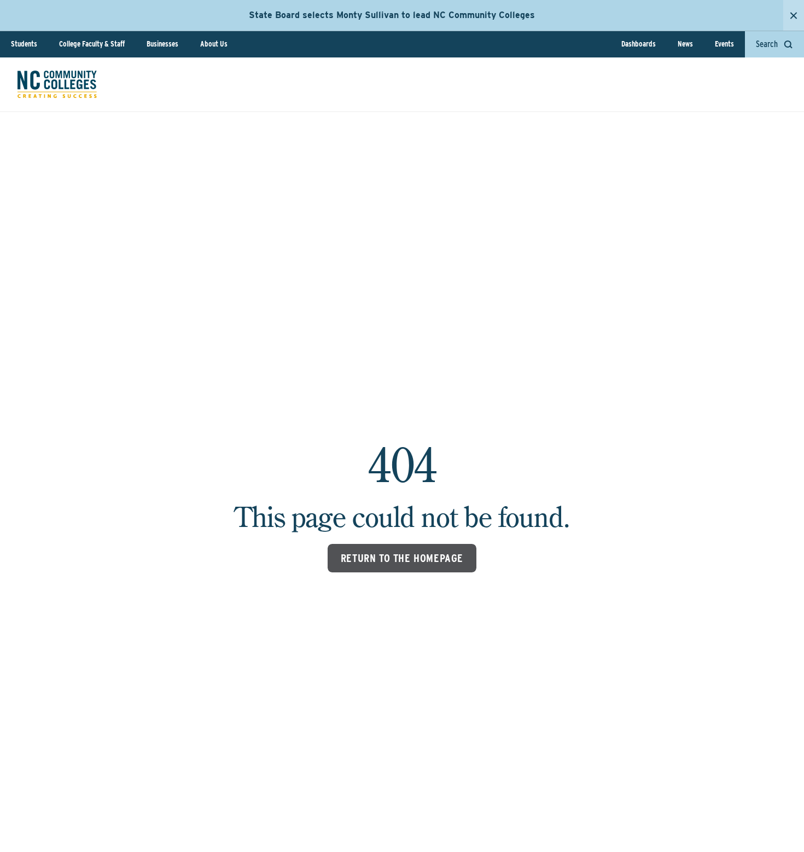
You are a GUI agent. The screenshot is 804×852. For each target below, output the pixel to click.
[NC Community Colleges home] (57, 84)
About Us (214, 43)
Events (724, 43)
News (685, 43)
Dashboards (638, 43)
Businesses (162, 43)
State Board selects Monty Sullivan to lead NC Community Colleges (392, 15)
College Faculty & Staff (92, 43)
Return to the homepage (402, 558)
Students (24, 43)
